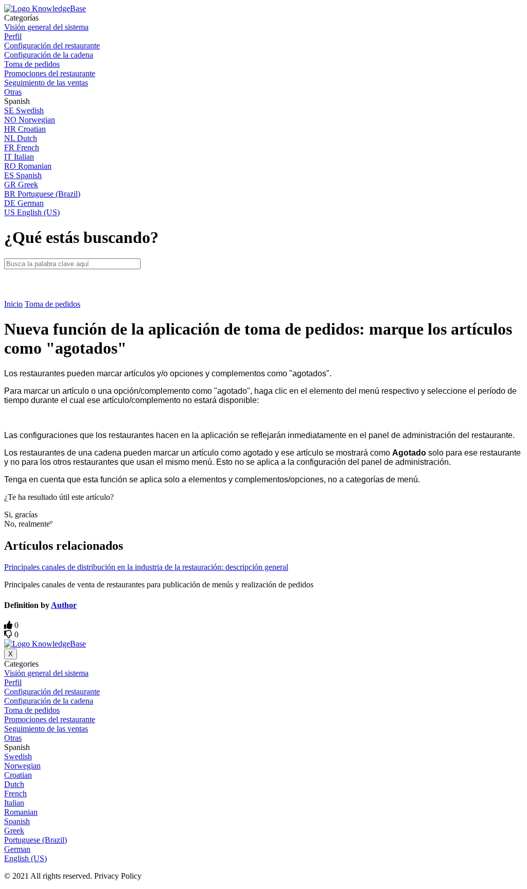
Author (64, 605)
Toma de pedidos (52, 304)
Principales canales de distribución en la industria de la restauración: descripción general (146, 567)
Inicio (13, 304)
